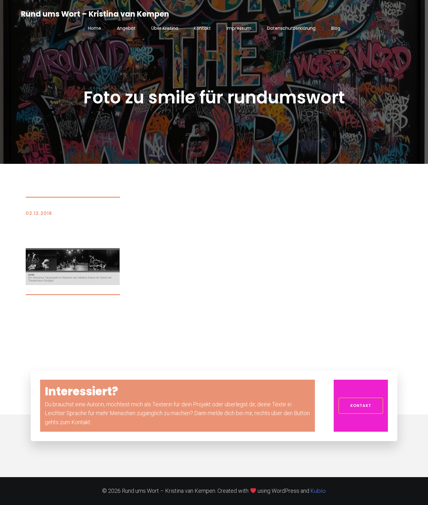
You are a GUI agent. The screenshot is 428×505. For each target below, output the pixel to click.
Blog (335, 28)
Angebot (126, 28)
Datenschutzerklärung (291, 28)
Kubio (318, 491)
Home (94, 28)
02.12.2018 (39, 213)
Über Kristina (164, 28)
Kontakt (202, 28)
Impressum (239, 28)
